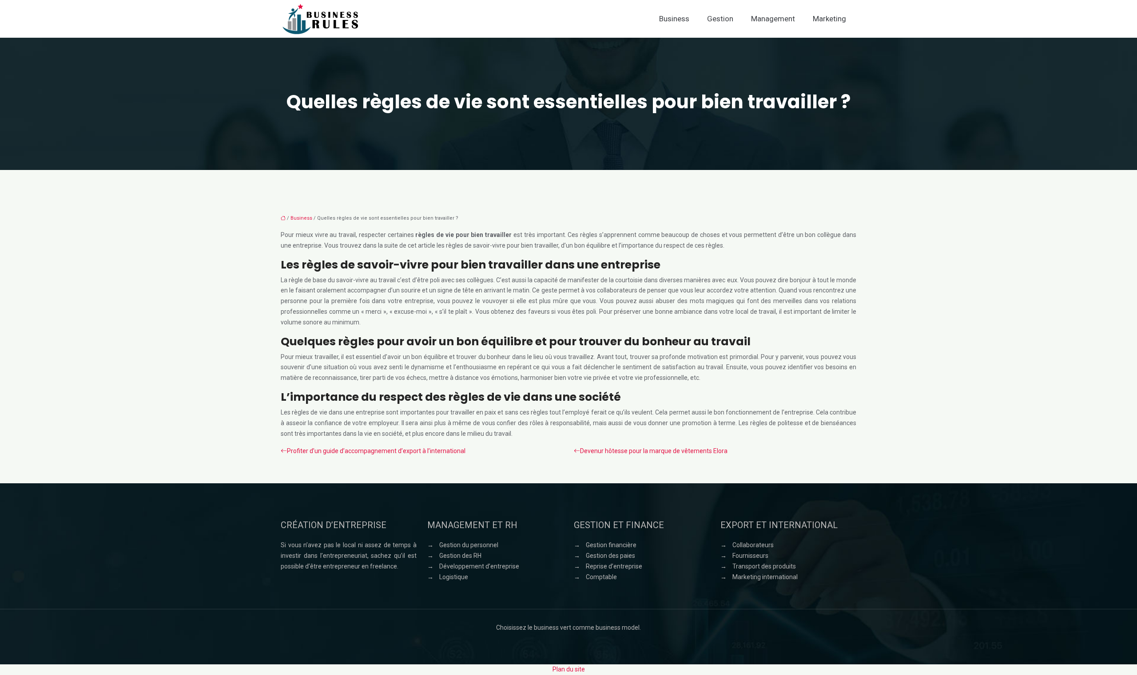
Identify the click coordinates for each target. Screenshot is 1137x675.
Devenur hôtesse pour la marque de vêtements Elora (654, 450)
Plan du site (569, 669)
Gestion (720, 18)
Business (674, 18)
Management (773, 18)
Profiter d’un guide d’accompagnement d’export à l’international (376, 450)
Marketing (829, 18)
